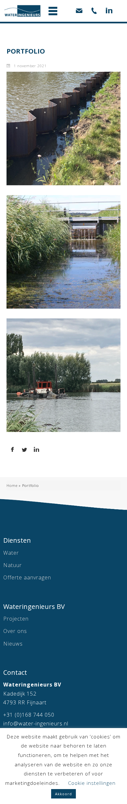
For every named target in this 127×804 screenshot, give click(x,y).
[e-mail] (79, 9)
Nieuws (13, 643)
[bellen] (94, 9)
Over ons (15, 631)
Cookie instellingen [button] (92, 783)
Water (11, 552)
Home (12, 485)
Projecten (16, 618)
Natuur (12, 565)
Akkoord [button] (63, 793)
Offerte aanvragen (27, 577)
